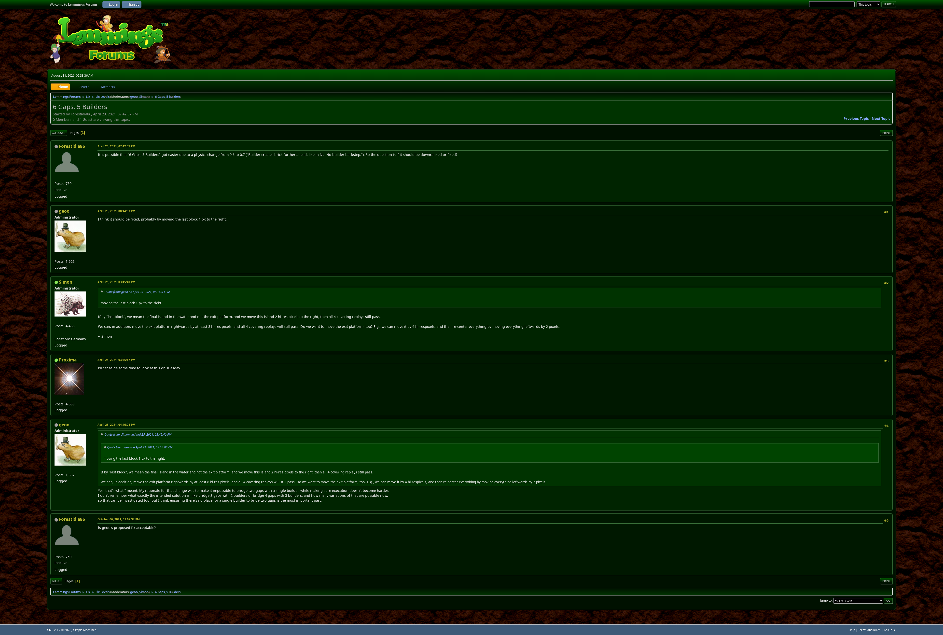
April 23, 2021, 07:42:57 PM (116, 146)
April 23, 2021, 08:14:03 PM (116, 211)
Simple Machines (84, 630)
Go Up (56, 581)
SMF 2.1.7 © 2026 (59, 630)
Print (886, 133)
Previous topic (856, 118)
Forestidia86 (72, 146)
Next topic (881, 118)
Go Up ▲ (890, 630)
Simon (144, 96)
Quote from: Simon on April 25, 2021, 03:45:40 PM (137, 434)
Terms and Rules (869, 630)
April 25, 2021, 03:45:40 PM (116, 282)
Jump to (826, 600)
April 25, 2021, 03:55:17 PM (116, 360)
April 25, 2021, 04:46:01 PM (116, 425)
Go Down (59, 133)
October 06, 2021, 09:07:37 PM (118, 519)
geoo (134, 96)
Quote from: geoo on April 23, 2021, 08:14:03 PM (137, 292)
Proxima (68, 360)
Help (852, 630)
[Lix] (56, 332)
